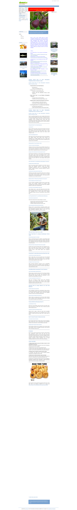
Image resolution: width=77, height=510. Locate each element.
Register (55, 0)
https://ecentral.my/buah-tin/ (34, 64)
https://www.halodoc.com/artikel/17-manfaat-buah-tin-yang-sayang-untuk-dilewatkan (39, 55)
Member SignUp (22, 15)
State (21, 35)
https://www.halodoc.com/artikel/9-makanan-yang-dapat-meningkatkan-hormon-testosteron (38, 71)
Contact (58, 0)
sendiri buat (26, 508)
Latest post (22, 38)
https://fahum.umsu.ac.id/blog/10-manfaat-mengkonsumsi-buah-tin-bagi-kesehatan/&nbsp (39, 74)
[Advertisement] (23, 25)
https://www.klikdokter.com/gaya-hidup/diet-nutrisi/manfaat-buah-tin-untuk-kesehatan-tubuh (39, 62)
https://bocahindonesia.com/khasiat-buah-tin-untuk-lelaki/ (39, 57)
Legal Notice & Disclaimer (51, 508)
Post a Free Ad (22, 16)
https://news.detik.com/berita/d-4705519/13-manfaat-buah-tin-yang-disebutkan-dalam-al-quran (39, 67)
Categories (22, 36)
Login (53, 0)
